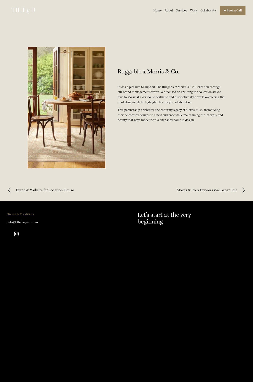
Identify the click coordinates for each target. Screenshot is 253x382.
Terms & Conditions (21, 214)
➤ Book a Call (232, 11)
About (169, 10)
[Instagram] (16, 234)
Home (157, 10)
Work (193, 10)
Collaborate (208, 10)
